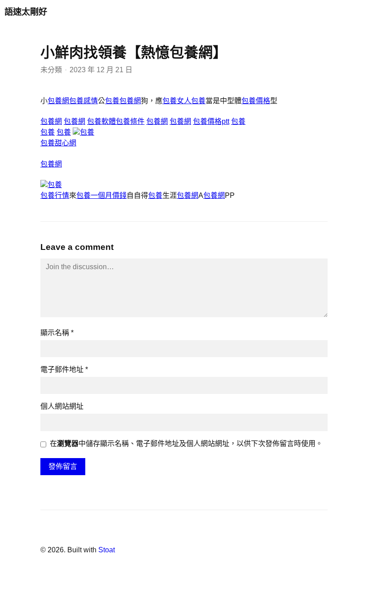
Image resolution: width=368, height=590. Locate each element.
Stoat (106, 550)
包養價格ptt (211, 121)
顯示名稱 (57, 333)
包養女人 (176, 101)
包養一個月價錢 (101, 195)
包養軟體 (101, 121)
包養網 (58, 101)
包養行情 (54, 195)
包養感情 (83, 101)
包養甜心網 (58, 143)
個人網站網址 (61, 406)
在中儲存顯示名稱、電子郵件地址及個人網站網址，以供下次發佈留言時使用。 (186, 443)
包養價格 (255, 101)
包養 (112, 101)
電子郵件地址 (64, 369)
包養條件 (130, 121)
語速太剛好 (25, 12)
